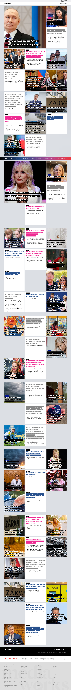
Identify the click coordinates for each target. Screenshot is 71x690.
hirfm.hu (54, 685)
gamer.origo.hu (39, 670)
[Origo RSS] (63, 649)
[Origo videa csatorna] (61, 649)
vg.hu (21, 683)
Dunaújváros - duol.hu (8, 673)
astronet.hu (39, 666)
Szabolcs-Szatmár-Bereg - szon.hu (10, 685)
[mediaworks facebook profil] (62, 659)
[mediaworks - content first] (11, 659)
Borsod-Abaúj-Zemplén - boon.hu (10, 670)
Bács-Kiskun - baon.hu (8, 666)
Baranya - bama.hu (7, 668)
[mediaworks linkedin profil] (65, 659)
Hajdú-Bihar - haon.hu (8, 677)
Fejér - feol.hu (6, 674)
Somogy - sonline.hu (8, 683)
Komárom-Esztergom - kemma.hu (10, 681)
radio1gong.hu (55, 684)
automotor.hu (39, 668)
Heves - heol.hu (7, 678)
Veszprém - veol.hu (24, 666)
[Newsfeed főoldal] (8, 649)
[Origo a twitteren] (57, 649)
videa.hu (54, 677)
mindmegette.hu (39, 674)
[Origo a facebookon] (54, 649)
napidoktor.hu (39, 673)
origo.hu (22, 677)
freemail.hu (55, 674)
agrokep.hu (23, 684)
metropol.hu (55, 666)
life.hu (54, 667)
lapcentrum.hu (55, 678)
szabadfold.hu (23, 674)
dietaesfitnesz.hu (40, 677)
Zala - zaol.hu (23, 667)
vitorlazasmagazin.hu (40, 678)
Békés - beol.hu (7, 669)
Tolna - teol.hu (6, 686)
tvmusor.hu (38, 681)
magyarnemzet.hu (24, 673)
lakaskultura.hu (39, 669)
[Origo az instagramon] (59, 649)
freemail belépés (63, 3)
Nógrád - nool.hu (7, 682)
